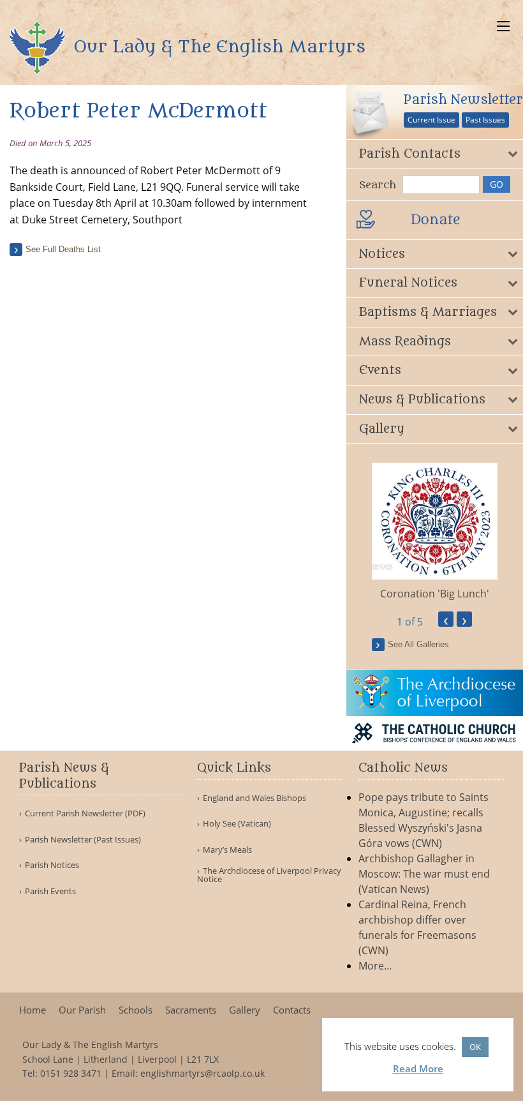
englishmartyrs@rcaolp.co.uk (202, 1073)
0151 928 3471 (70, 1073)
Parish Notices (52, 865)
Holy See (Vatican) (237, 824)
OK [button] (475, 1046)
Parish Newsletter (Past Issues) (83, 839)
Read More (418, 1068)
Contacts (292, 1010)
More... (375, 966)
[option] (435, 532)
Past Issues (485, 119)
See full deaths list (63, 249)
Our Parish (82, 1010)
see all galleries (418, 644)
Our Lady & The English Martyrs (217, 47)
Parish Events (50, 891)
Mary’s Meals (227, 850)
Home (32, 1010)
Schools (135, 1010)
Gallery (244, 1010)
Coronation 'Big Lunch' (434, 594)
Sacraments (190, 1010)
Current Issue (431, 119)
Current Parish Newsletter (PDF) (85, 813)
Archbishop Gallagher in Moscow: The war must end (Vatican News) (424, 873)
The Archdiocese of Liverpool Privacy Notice (269, 875)
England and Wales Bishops (254, 798)
